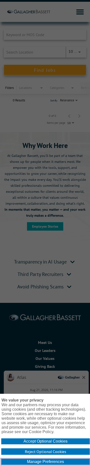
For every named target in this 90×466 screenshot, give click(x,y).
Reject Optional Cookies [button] (45, 451)
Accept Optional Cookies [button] (46, 441)
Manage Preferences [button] (45, 462)
